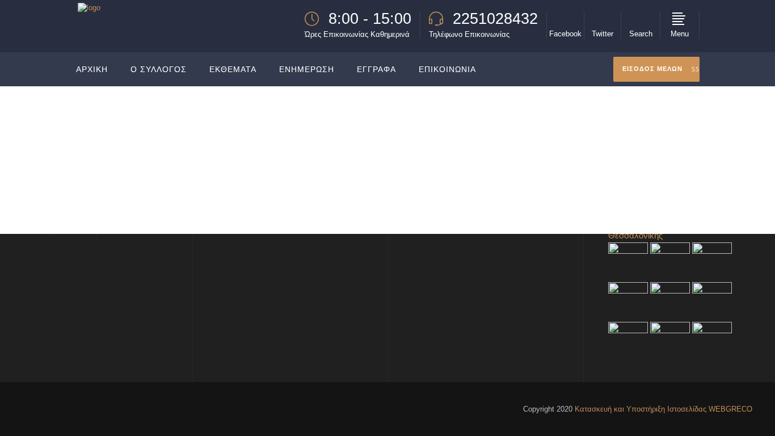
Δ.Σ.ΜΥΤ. (642, 144)
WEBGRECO (730, 409)
